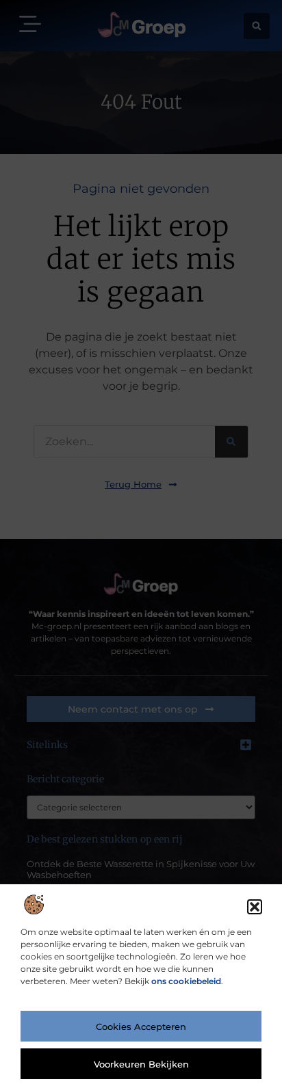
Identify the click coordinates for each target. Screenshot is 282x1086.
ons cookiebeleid (186, 981)
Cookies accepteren (141, 1026)
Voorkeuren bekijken (141, 1064)
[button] (254, 907)
